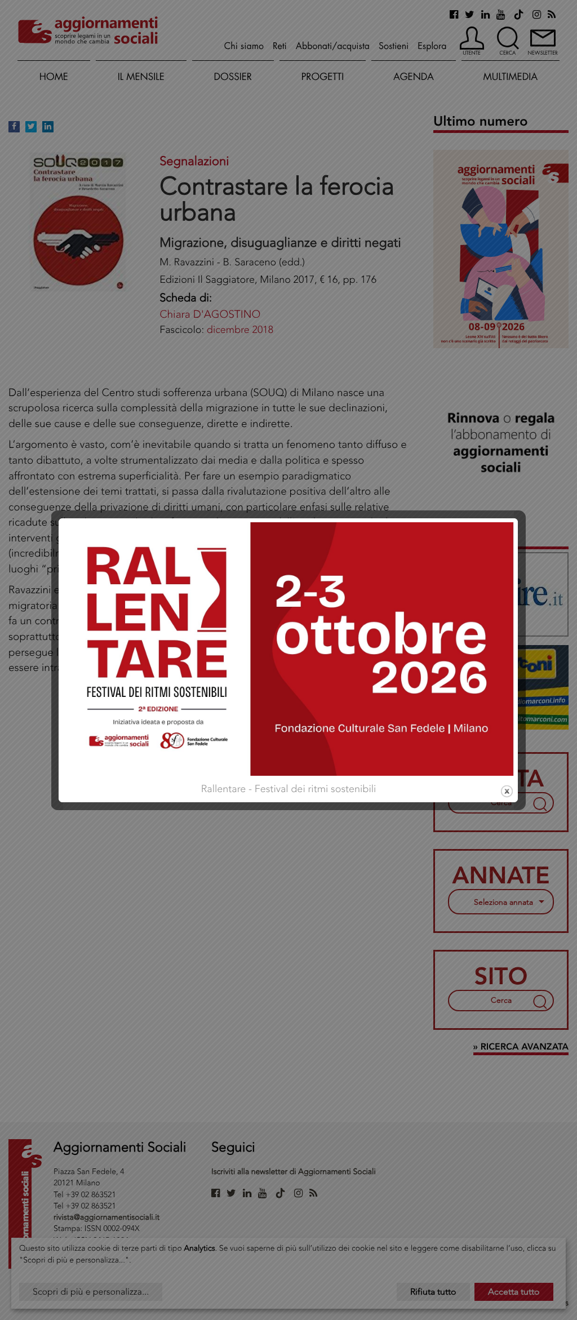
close (507, 791)
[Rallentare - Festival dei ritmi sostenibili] (288, 648)
